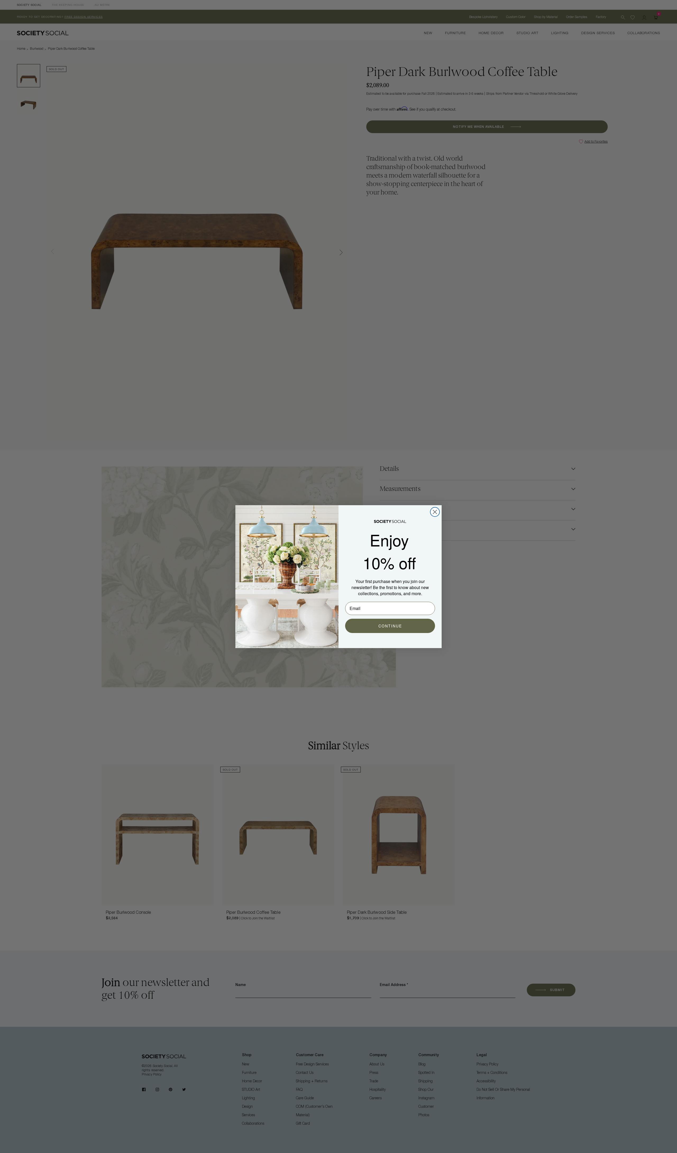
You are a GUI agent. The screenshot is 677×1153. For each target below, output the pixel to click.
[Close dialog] (435, 512)
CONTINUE (390, 626)
